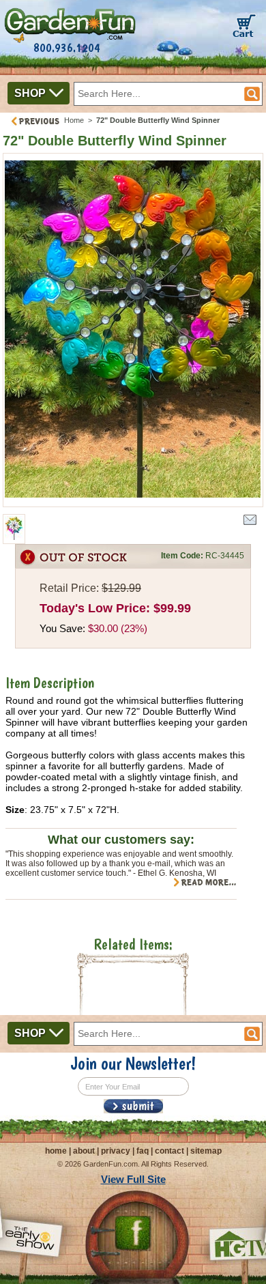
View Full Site (133, 1179)
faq (142, 1151)
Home (74, 120)
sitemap (206, 1151)
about (84, 1151)
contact (169, 1151)
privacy (115, 1151)
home (56, 1151)
